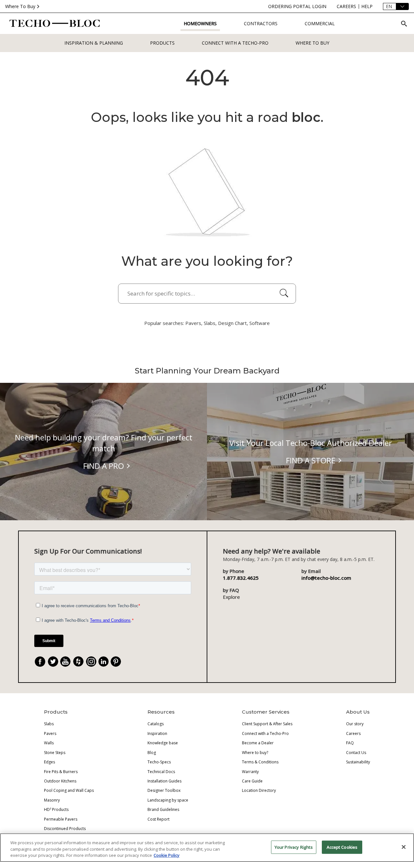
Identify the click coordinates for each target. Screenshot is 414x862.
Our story (355, 724)
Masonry (52, 800)
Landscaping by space (167, 800)
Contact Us (356, 752)
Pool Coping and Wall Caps (69, 790)
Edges (49, 762)
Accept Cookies (342, 847)
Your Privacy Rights (294, 847)
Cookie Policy (167, 855)
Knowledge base (162, 743)
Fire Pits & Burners (61, 771)
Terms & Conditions (260, 762)
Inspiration (157, 733)
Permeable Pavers (60, 819)
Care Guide (252, 781)
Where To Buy (20, 6)
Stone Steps (54, 752)
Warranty (250, 771)
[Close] (404, 847)
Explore (231, 597)
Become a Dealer (258, 743)
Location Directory (259, 790)
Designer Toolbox (163, 790)
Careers (353, 733)
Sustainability (358, 762)
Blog (151, 752)
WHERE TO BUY (312, 43)
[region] (207, 847)
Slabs (49, 724)
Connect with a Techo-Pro (235, 43)
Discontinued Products (65, 828)
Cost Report (158, 819)
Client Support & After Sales (267, 724)
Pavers (50, 733)
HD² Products (56, 809)
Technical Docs (161, 771)
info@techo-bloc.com (326, 578)
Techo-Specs (159, 762)
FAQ (350, 743)
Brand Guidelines (163, 809)
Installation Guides (164, 781)
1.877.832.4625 (241, 578)
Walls (49, 743)
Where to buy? (255, 752)
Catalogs (155, 724)
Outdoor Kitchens (60, 781)
